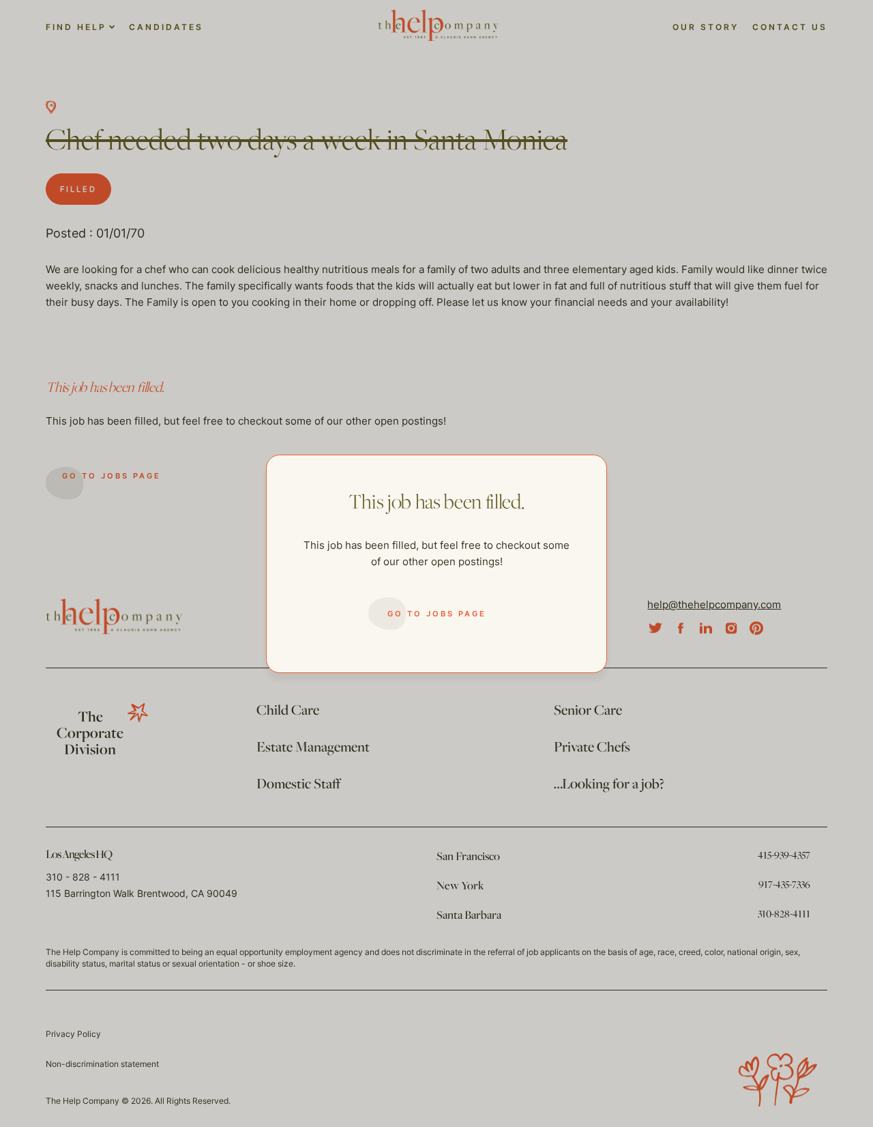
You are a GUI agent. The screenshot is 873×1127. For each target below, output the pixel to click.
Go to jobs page (436, 613)
